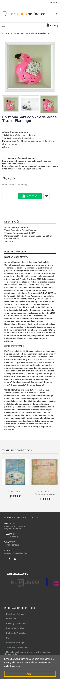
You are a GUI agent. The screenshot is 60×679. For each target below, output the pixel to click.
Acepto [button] (30, 674)
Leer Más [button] (15, 666)
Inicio (3, 33)
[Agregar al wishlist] (46, 196)
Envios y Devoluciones (16, 623)
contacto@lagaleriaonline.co (17, 553)
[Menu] (3, 25)
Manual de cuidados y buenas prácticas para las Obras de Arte (27, 653)
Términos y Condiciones (17, 647)
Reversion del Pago (15, 643)
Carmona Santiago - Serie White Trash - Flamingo (29, 119)
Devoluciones (12, 619)
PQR (8, 638)
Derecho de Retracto (15, 614)
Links (52, 2)
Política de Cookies (15, 628)
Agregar (32, 196)
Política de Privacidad (16, 633)
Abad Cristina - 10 (15, 491)
